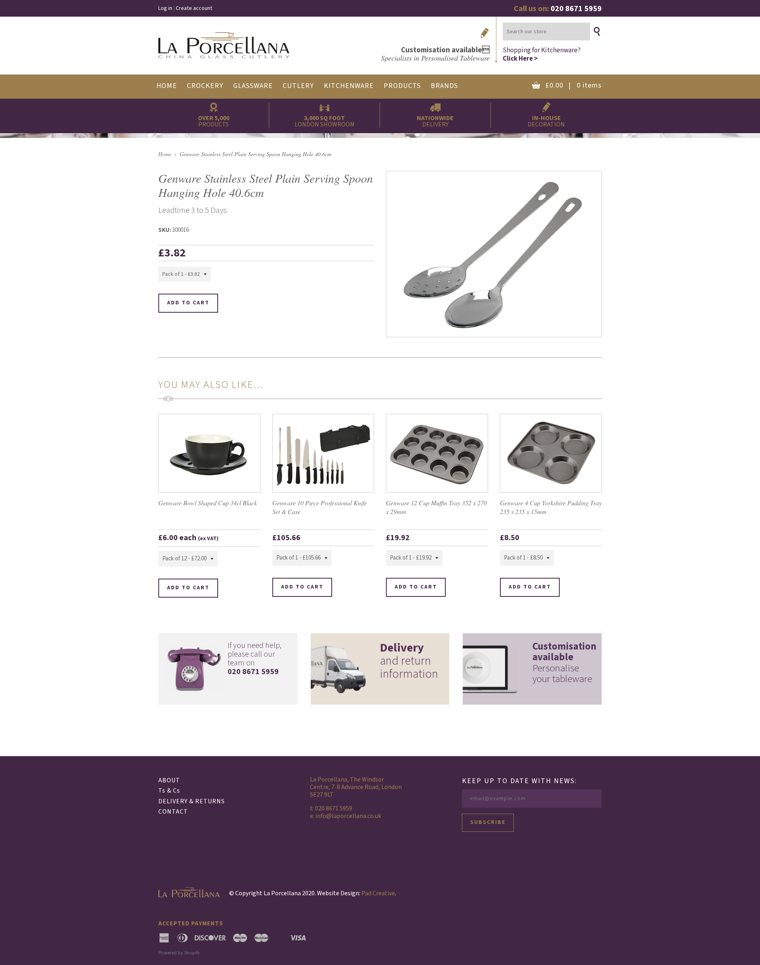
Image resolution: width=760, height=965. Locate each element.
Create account (194, 8)
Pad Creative (378, 893)
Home (164, 154)
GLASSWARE (253, 86)
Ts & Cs (169, 790)
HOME (166, 86)
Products (402, 86)
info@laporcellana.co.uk (348, 816)
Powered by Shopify (179, 952)
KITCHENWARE (349, 86)
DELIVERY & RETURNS (191, 801)
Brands (444, 86)
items (573, 85)
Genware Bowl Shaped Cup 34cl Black (207, 503)
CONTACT (173, 811)
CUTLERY (298, 86)
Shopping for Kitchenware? (542, 54)
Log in (165, 8)
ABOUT (169, 780)
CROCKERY (205, 86)
